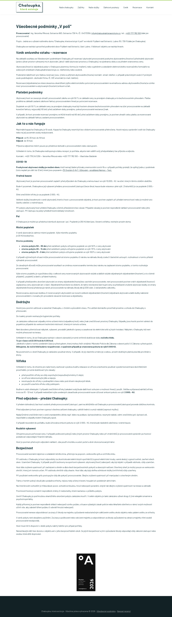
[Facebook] (85, 606)
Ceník (125, 7)
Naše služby (94, 7)
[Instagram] (87, 606)
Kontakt (150, 7)
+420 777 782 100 (133, 33)
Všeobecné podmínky (106, 611)
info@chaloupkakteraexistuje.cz (106, 33)
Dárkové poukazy (111, 7)
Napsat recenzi (124, 611)
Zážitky (81, 7)
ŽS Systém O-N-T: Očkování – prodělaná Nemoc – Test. (87, 170)
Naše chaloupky (66, 7)
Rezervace (137, 7)
